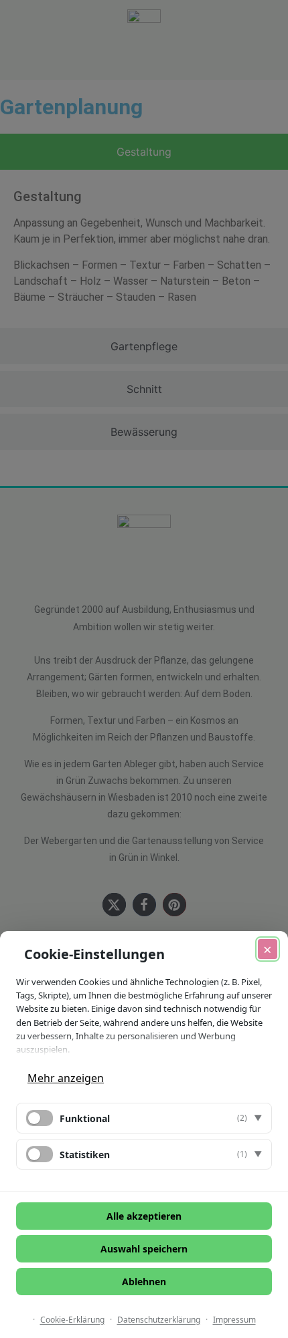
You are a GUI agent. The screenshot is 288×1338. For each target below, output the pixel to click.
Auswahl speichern (144, 1248)
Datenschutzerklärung (158, 1319)
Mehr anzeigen (65, 1078)
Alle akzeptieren (144, 1216)
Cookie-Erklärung (72, 1319)
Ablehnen (144, 1281)
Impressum (234, 1319)
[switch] (39, 1118)
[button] (144, 1118)
